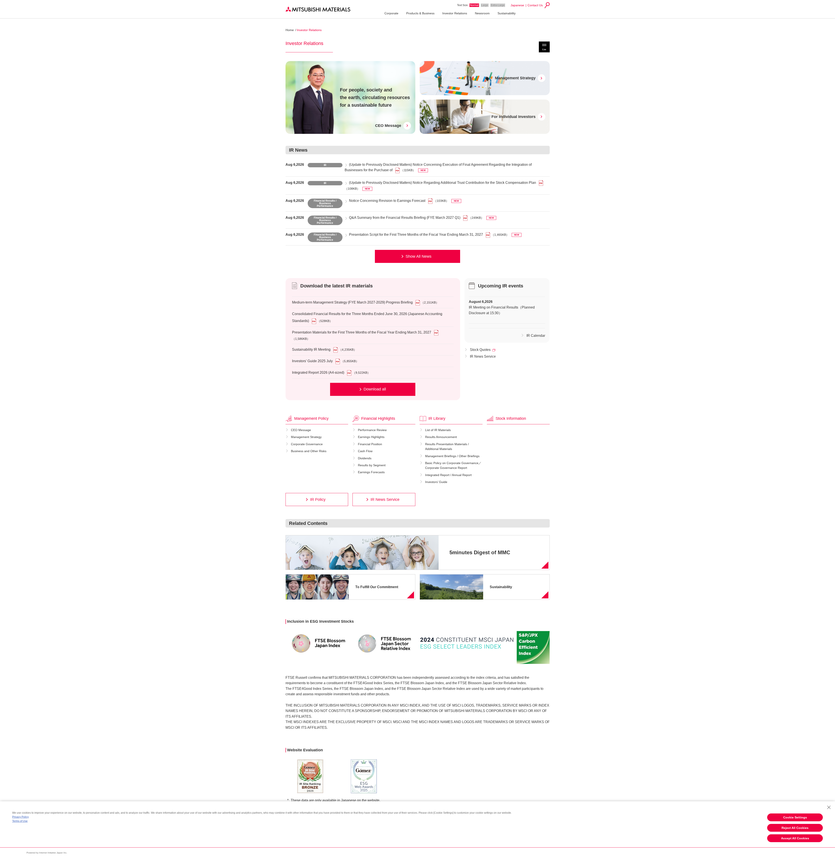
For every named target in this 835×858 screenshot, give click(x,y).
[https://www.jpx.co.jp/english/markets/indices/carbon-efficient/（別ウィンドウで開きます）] (533, 647)
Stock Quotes (480, 350)
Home (290, 30)
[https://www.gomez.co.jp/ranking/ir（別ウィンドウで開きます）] (310, 776)
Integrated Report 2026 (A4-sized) (318, 372)
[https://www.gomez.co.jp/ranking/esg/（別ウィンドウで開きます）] (364, 776)
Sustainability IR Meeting (311, 349)
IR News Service (483, 356)
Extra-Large (498, 5)
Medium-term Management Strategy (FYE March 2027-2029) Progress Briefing (352, 302)
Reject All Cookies (795, 828)
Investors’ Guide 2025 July (312, 361)
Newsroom (482, 13)
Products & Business (420, 13)
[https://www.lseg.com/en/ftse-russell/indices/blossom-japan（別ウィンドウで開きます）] (319, 643)
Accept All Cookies (795, 838)
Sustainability (507, 13)
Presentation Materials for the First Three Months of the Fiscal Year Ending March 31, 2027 (361, 332)
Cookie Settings (795, 817)
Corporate (391, 13)
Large (484, 5)
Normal (474, 5)
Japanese (517, 5)
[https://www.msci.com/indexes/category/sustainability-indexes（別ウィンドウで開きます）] (467, 643)
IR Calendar (535, 335)
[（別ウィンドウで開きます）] (418, 302)
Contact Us (535, 5)
